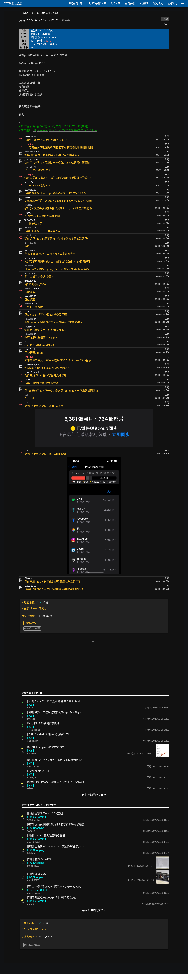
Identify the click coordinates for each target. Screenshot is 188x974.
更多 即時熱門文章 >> (94, 910)
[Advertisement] (94, 663)
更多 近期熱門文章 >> (94, 794)
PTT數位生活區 (26, 13)
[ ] (30, 704)
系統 (35, 602)
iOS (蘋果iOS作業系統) (47, 13)
